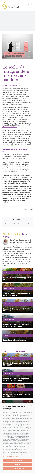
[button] (31, 406)
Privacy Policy (6, 456)
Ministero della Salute (9, 127)
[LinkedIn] (14, 224)
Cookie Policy (14, 456)
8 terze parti (10, 411)
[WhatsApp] (19, 224)
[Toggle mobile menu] (32, 4)
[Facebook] (5, 224)
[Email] (27, 224)
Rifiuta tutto (17, 464)
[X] (10, 224)
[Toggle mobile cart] (28, 4)
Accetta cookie (17, 460)
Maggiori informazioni (17, 468)
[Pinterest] (23, 224)
